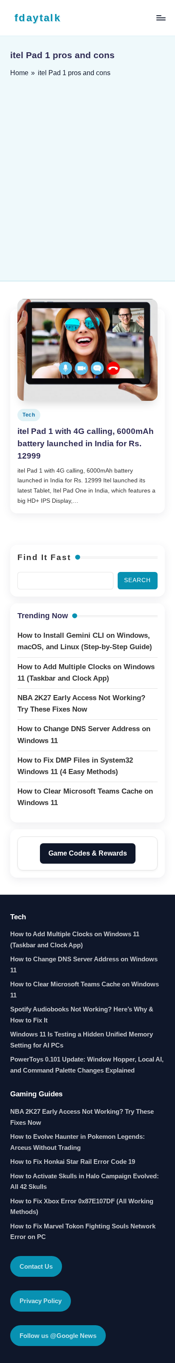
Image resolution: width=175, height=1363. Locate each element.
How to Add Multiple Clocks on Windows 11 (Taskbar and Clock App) (74, 939)
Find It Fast (44, 557)
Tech (29, 415)
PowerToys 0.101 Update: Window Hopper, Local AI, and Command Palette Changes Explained (87, 1065)
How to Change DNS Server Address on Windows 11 (84, 964)
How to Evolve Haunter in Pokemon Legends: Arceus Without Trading (77, 1142)
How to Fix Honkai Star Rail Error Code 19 (72, 1161)
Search (137, 580)
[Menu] (160, 17)
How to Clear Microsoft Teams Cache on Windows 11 (84, 989)
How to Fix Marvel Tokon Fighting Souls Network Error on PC (82, 1231)
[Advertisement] (87, 176)
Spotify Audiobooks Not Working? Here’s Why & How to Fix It (81, 1014)
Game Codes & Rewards (87, 853)
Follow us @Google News (58, 1335)
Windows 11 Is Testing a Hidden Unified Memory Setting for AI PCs (81, 1040)
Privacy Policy (41, 1300)
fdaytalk (37, 17)
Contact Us (36, 1266)
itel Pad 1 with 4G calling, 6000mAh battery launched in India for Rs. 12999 (85, 443)
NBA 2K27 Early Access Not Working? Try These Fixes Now (82, 1117)
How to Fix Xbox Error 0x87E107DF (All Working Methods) (81, 1206)
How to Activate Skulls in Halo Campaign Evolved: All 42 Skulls (84, 1181)
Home (19, 72)
